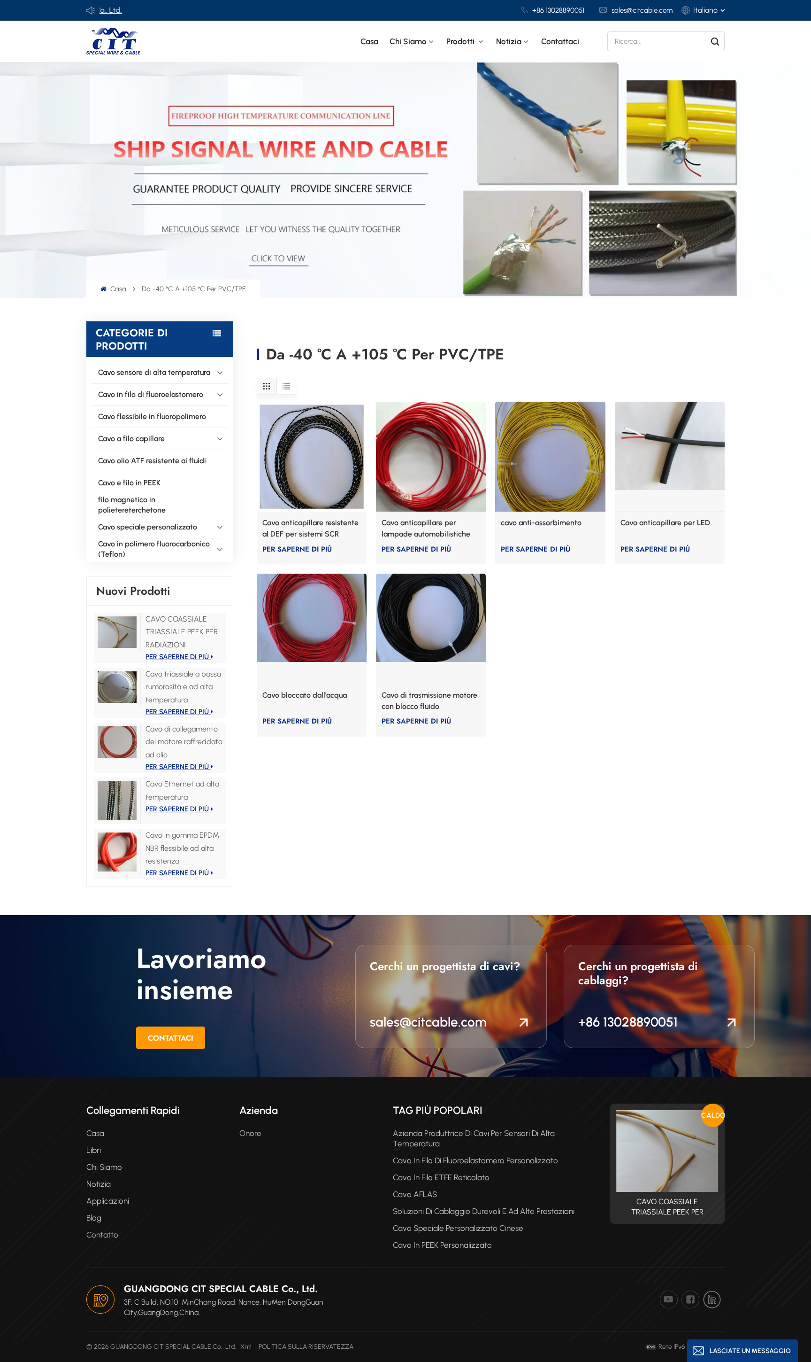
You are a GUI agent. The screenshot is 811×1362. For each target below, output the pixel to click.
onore (250, 1133)
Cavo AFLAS (415, 1194)
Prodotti (461, 41)
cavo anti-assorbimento (541, 522)
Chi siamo (408, 41)
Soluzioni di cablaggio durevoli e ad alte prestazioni (483, 1211)
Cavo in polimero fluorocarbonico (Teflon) (154, 549)
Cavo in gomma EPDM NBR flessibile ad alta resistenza (182, 848)
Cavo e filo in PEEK (129, 482)
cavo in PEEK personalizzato (442, 1245)
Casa (369, 41)
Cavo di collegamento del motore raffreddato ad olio (183, 741)
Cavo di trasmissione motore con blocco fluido (429, 701)
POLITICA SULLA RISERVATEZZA (306, 1347)
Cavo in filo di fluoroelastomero (150, 394)
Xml (246, 1347)
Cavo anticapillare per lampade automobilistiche (426, 528)
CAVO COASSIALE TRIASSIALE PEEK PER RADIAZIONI (181, 632)
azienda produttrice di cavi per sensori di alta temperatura (474, 1138)
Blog (93, 1217)
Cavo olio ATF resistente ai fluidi (152, 460)
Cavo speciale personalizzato (147, 526)
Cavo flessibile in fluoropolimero (152, 416)
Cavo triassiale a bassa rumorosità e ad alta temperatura (183, 686)
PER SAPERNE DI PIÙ (178, 657)
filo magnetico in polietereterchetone (132, 504)
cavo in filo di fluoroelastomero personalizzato (475, 1160)
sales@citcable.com (642, 10)
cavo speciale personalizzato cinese (458, 1228)
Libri (93, 1150)
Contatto (102, 1234)
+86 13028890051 (558, 10)
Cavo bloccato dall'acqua (304, 695)
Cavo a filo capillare (131, 438)
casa (95, 1133)
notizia (508, 41)
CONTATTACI (170, 1038)
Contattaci (560, 41)
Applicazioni (107, 1201)
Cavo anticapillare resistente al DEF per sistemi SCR (310, 528)
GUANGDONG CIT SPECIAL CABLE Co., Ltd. (221, 1289)
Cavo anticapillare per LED (665, 522)
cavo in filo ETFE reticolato (441, 1177)
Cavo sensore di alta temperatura (154, 372)
